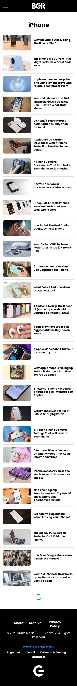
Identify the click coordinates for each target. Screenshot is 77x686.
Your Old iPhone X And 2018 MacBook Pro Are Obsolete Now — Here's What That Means (51, 103)
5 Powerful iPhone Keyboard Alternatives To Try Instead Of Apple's (53, 392)
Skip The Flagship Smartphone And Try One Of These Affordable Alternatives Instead (52, 495)
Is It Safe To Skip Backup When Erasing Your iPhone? (52, 516)
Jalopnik (30, 652)
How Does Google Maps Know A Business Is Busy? (53, 557)
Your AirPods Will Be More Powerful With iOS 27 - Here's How (52, 248)
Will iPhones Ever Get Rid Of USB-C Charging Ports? (51, 413)
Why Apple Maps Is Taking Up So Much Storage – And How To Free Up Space (53, 371)
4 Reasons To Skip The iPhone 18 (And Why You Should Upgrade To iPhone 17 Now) (53, 310)
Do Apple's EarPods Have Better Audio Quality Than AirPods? (51, 124)
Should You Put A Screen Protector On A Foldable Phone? (50, 536)
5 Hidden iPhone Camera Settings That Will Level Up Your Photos (51, 433)
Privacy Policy (55, 624)
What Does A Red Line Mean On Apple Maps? (52, 289)
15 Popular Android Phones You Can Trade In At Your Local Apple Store (51, 206)
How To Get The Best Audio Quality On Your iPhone (51, 227)
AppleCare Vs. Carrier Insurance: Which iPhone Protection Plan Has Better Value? (51, 144)
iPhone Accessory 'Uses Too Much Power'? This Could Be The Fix (52, 474)
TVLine (44, 652)
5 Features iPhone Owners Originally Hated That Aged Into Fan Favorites (52, 454)
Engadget (13, 652)
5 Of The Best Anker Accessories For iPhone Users (53, 186)
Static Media (26, 633)
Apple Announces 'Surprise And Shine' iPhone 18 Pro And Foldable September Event (53, 83)
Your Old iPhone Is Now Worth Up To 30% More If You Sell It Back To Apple (53, 578)
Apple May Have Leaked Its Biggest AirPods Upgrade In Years (52, 330)
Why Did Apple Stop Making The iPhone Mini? (52, 41)
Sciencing (59, 652)
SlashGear (38, 657)
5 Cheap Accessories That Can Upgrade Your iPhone (51, 268)
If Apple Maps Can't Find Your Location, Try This (53, 351)
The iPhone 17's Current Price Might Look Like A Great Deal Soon (52, 62)
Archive (35, 623)
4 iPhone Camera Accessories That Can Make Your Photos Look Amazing (52, 165)
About (19, 623)
